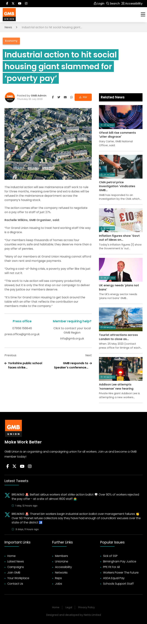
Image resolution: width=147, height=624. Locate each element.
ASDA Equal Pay (114, 578)
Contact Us (15, 584)
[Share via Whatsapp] (71, 97)
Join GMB (13, 572)
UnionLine (61, 561)
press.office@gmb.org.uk (22, 334)
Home (11, 556)
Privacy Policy (86, 607)
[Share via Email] (65, 97)
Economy (11, 41)
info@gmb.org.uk (72, 338)
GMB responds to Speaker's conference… (71, 365)
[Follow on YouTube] (22, 466)
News (8, 27)
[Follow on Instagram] (26, 3)
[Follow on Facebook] (7, 3)
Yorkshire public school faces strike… (25, 365)
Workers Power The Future (121, 572)
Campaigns (15, 567)
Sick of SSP (110, 556)
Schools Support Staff (118, 584)
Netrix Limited (92, 615)
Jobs (58, 584)
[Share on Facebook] (53, 97)
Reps (58, 578)
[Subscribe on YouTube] (19, 3)
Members (61, 556)
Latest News (15, 561)
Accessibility (63, 567)
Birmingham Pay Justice (119, 561)
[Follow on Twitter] (13, 3)
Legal (69, 607)
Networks (61, 572)
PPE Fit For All (111, 567)
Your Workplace (18, 578)
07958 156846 (22, 328)
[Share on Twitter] (58, 97)
